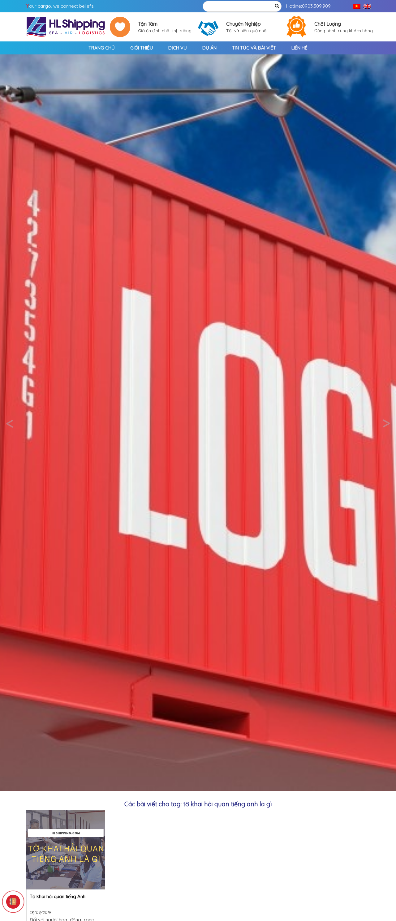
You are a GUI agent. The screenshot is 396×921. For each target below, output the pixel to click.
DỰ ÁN (209, 48)
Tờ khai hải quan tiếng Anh (57, 896)
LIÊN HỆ (299, 48)
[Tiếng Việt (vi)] (356, 6)
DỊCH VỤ (177, 48)
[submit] (277, 6)
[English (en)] (367, 6)
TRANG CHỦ (101, 48)
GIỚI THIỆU (141, 48)
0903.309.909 (316, 6)
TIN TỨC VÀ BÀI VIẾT (254, 48)
